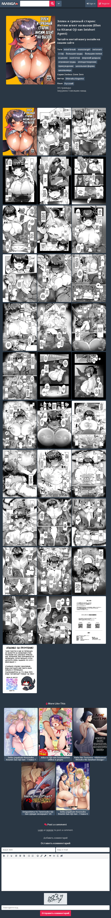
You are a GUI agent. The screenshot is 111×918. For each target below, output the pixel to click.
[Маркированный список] (29, 856)
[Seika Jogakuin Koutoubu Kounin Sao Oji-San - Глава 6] (73, 786)
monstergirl (84, 49)
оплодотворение (87, 61)
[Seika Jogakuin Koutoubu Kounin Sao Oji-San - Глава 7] (21, 732)
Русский (68, 83)
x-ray (61, 53)
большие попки (93, 53)
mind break (70, 49)
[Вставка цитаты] (50, 856)
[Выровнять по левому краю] (16, 856)
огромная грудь (67, 61)
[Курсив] (8, 856)
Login (40, 830)
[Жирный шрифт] (4, 856)
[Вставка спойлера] (58, 856)
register (49, 830)
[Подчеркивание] (11, 856)
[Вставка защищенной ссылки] (45, 856)
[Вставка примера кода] (54, 856)
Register (105, 3)
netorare (97, 49)
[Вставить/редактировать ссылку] (41, 856)
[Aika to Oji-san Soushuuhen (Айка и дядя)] (55, 732)
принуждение (65, 66)
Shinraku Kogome (75, 78)
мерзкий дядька (91, 57)
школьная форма (85, 66)
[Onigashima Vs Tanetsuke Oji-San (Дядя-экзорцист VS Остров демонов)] (38, 786)
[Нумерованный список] (33, 856)
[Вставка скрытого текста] (61, 856)
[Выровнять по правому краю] (24, 856)
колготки (75, 57)
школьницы (64, 70)
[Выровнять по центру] (20, 856)
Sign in (92, 3)
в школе (62, 57)
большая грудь (74, 53)
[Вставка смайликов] (38, 856)
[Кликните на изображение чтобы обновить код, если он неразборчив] (55, 903)
